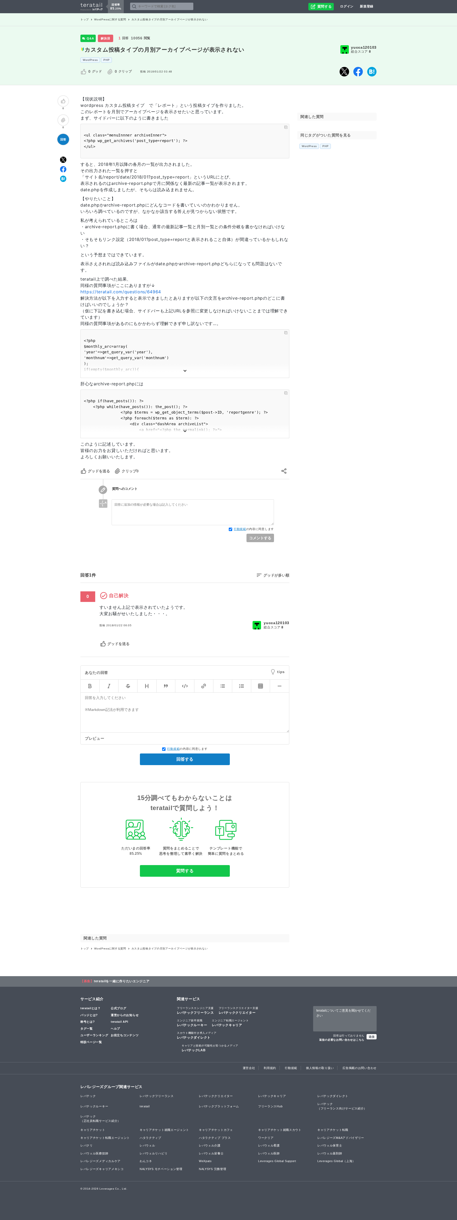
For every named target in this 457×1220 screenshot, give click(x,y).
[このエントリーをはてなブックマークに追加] (372, 71)
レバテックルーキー (192, 1023)
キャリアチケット (92, 1129)
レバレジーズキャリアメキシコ (102, 1169)
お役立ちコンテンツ (125, 1035)
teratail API (119, 1021)
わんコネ (146, 1161)
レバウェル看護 (269, 1145)
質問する (185, 871)
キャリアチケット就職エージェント (164, 1129)
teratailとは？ (90, 1008)
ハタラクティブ (150, 1137)
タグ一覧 (86, 1028)
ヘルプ (115, 1028)
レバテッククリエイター (238, 1011)
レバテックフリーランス (195, 1011)
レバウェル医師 (269, 1153)
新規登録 (366, 6)
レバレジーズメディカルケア (100, 1161)
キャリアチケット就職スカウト (279, 1129)
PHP (106, 59)
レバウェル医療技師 (94, 1153)
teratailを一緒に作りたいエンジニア (122, 981)
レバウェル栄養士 (211, 1153)
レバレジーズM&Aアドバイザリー (340, 1137)
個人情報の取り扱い (320, 1068)
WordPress (90, 59)
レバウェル (147, 1145)
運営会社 (249, 1068)
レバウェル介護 (210, 1145)
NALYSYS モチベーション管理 (161, 1169)
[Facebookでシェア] (358, 71)
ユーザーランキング (94, 1035)
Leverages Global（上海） (336, 1161)
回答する (184, 759)
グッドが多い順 (276, 575)
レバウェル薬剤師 (329, 1153)
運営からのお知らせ (125, 1015)
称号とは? (87, 1021)
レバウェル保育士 (329, 1145)
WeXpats (205, 1161)
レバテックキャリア (230, 1023)
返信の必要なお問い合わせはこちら (341, 1039)
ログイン (347, 6)
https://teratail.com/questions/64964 (120, 291)
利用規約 (270, 1068)
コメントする (260, 538)
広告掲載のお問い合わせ (359, 1068)
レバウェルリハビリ (153, 1153)
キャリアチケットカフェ (216, 1129)
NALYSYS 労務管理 (212, 1169)
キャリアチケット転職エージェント (105, 1137)
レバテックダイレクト (197, 1035)
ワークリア (266, 1137)
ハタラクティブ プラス (215, 1137)
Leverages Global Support (277, 1161)
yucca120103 (364, 47)
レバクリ (86, 1145)
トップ (84, 19)
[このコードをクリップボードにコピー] (286, 127)
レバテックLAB (210, 1048)
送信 (371, 1036)
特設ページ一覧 (91, 1042)
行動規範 (240, 529)
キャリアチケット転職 (332, 1129)
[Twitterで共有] (344, 71)
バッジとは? (89, 1015)
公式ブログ (118, 1008)
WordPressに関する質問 (110, 19)
